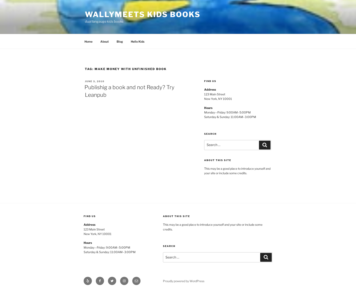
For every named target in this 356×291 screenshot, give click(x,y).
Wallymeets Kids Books (142, 14)
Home (88, 41)
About (104, 41)
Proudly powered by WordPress (183, 281)
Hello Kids (137, 41)
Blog (120, 41)
